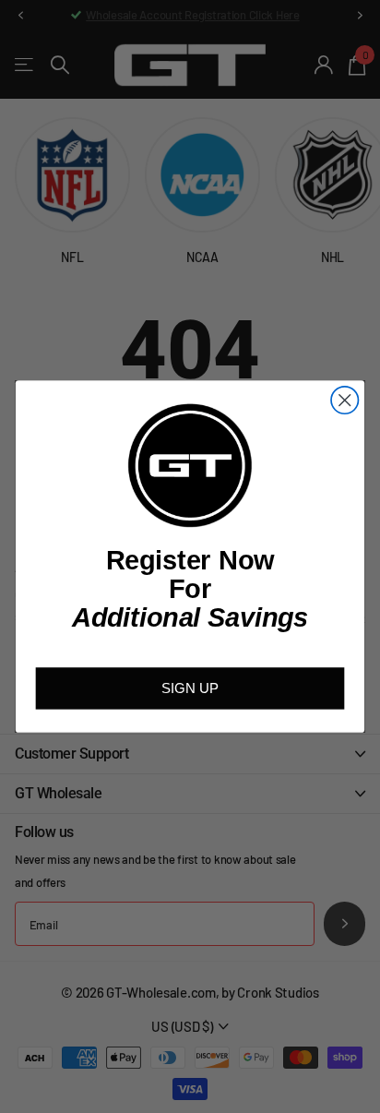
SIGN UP (190, 688)
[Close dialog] (344, 400)
